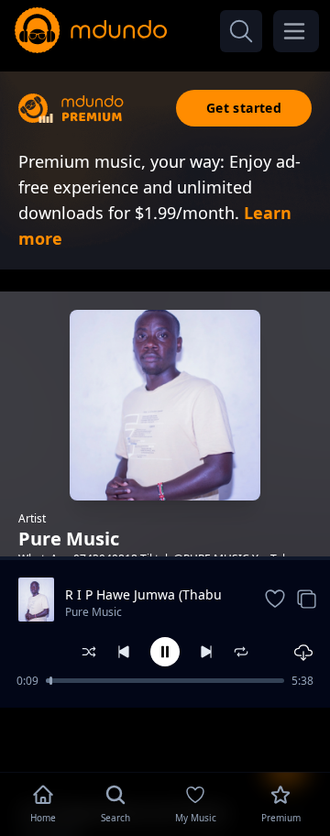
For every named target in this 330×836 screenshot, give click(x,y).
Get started (243, 107)
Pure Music (93, 612)
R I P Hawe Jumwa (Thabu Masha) (143, 595)
